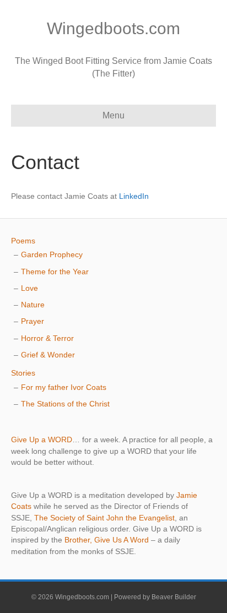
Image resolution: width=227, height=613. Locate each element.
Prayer (32, 321)
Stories (23, 372)
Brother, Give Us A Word (106, 539)
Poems (23, 240)
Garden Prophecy (52, 254)
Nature (33, 304)
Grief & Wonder (48, 354)
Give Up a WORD (41, 439)
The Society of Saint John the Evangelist (104, 517)
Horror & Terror (47, 338)
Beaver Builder (174, 597)
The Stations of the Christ (65, 403)
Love (29, 288)
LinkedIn (134, 196)
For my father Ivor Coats (63, 387)
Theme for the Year (55, 271)
